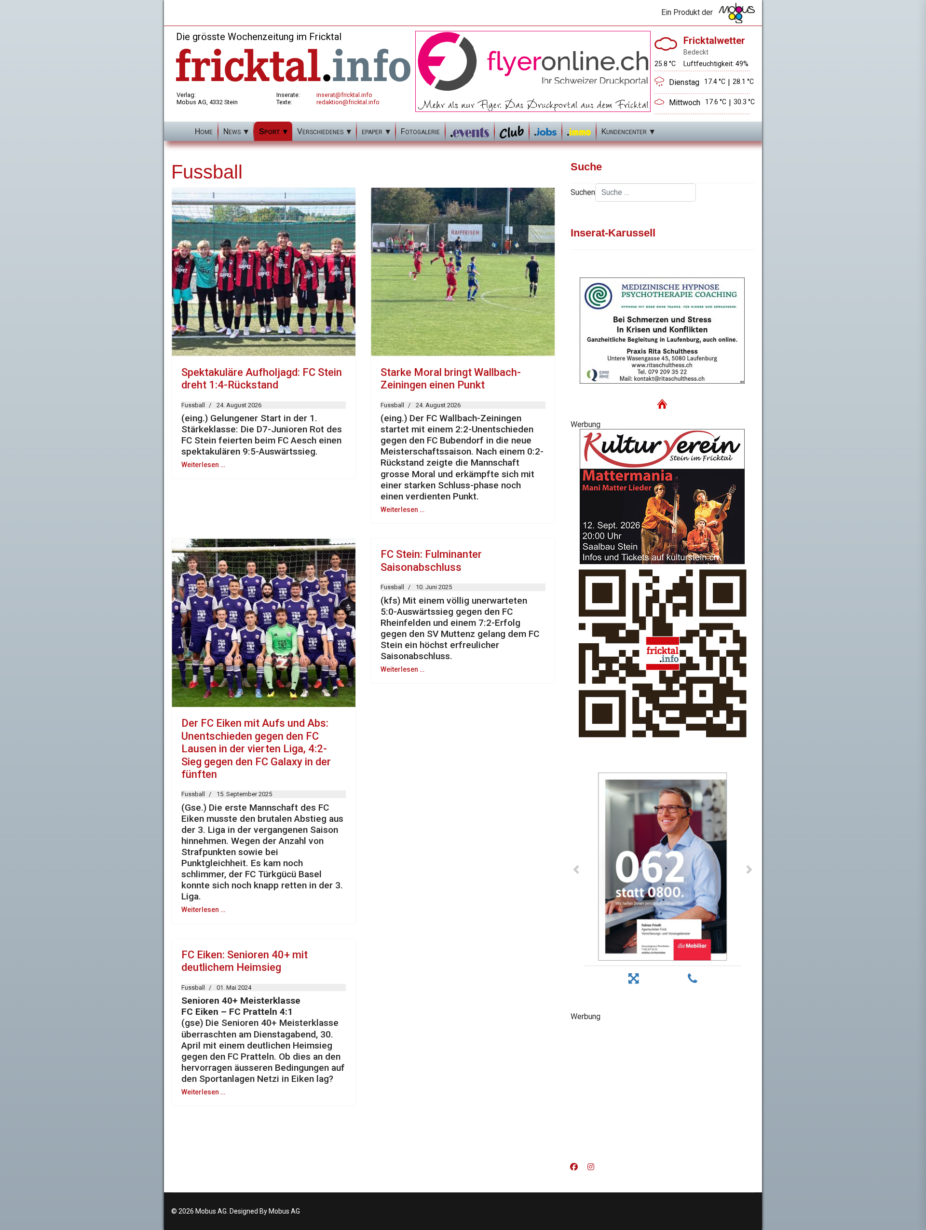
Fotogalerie (420, 131)
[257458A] (662, 496)
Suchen (583, 192)
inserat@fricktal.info (344, 94)
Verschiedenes (320, 131)
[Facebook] (574, 1167)
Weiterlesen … (203, 465)
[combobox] (645, 192)
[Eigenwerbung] (533, 70)
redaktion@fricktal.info (348, 102)
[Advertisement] (662, 1088)
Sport (269, 131)
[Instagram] (590, 1167)
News (232, 131)
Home (204, 131)
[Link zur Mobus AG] (737, 13)
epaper (372, 131)
